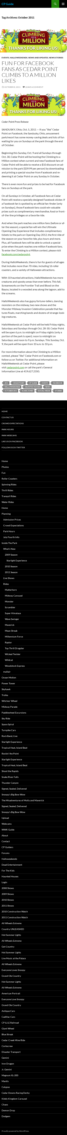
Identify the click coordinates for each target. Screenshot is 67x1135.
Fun (4, 472)
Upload (5, 818)
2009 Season (11, 554)
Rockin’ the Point (10, 753)
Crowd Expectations (13, 423)
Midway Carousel (14, 595)
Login (4, 882)
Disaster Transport (11, 1052)
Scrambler (10, 607)
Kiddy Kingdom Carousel (14, 1098)
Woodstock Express (15, 665)
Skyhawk (6, 689)
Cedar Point (19, 383)
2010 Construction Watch (15, 911)
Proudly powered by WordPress (15, 1131)
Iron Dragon (8, 1063)
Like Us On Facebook (12, 441)
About (5, 835)
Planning (6, 513)
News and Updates (38, 57)
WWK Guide (8, 829)
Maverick (9, 624)
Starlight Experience (17, 560)
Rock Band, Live (9, 736)
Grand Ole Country (11, 975)
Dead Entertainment (12, 864)
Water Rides (8, 502)
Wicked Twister (12, 654)
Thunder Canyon (10, 782)
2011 (6, 383)
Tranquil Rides (9, 496)
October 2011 (10, 391)
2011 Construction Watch (15, 917)
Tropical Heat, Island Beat (14, 747)
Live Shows (8, 578)
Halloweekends (18, 57)
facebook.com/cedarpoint (16, 254)
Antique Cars (8, 1011)
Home (5, 411)
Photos (5, 467)
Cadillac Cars (8, 1016)
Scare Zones (27, 391)
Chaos (5, 1104)
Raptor (8, 642)
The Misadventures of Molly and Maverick (23, 800)
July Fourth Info (11, 537)
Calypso (6, 1087)
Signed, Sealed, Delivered (14, 788)
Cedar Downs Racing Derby (16, 1092)
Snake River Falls (10, 777)
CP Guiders (7, 847)
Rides (6, 584)
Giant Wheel (8, 1028)
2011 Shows (8, 905)
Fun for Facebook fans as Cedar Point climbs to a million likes (30, 72)
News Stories (56, 57)
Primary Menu (63, 4)
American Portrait (11, 993)
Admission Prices (12, 519)
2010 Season (11, 566)
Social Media (44, 391)
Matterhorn (11, 589)
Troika (5, 695)
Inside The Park (9, 543)
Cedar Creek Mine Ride (13, 1040)
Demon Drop (8, 1110)
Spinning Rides (9, 484)
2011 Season (11, 572)
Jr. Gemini (7, 1069)
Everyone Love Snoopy (13, 999)
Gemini (5, 1057)
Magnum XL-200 (10, 1075)
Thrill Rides (7, 490)
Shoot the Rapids (10, 771)
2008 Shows (8, 888)
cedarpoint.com (15, 367)
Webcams (7, 823)
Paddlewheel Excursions (14, 712)
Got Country (8, 946)
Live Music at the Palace (14, 958)
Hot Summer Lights (11, 935)
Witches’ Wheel (9, 701)
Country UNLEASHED (13, 929)
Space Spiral (8, 724)
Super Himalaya (13, 613)
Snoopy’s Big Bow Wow (13, 794)
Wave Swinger (12, 619)
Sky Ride (6, 718)
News (47, 387)
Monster (9, 601)
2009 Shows (8, 894)
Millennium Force (14, 636)
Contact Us (7, 417)
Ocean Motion (9, 677)
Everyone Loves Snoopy (13, 970)
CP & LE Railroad (10, 1022)
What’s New (9, 548)
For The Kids (8, 870)
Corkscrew (7, 1046)
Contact (6, 841)
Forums (5, 853)
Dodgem (6, 1116)
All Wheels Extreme (11, 923)
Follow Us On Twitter (13, 447)
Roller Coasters (9, 478)
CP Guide (8, 4)
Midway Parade (9, 706)
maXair (7, 671)
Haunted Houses (33, 387)
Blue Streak (7, 1034)
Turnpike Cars (9, 730)
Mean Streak (11, 630)
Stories (58, 391)
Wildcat (9, 660)
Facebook (57, 383)
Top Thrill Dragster (14, 648)
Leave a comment (34, 87)
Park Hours (8, 429)
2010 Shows (8, 899)
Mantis (5, 1081)
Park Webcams (9, 435)
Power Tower (8, 683)
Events (5, 57)
